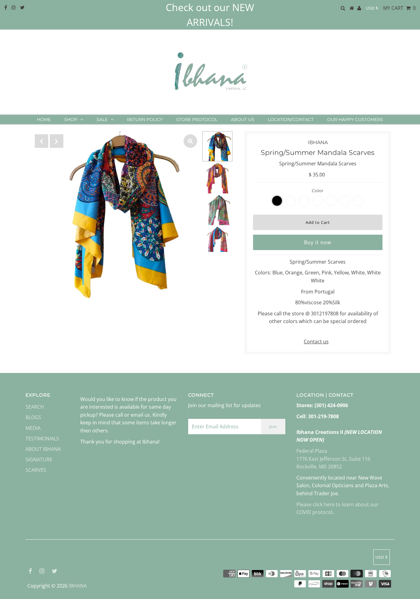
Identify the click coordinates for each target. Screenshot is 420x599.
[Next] (56, 141)
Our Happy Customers (355, 119)
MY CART (399, 8)
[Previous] (41, 141)
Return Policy (145, 119)
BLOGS (33, 417)
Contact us (316, 341)
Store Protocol (196, 119)
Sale (102, 119)
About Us (242, 119)
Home (44, 119)
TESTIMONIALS (42, 438)
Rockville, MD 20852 (319, 466)
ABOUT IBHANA (43, 449)
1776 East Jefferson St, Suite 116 (333, 458)
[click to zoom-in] (190, 141)
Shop (70, 119)
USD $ (372, 8)
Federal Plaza (311, 450)
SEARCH (35, 406)
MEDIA (33, 428)
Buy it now (317, 242)
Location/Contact (291, 119)
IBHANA (78, 585)
